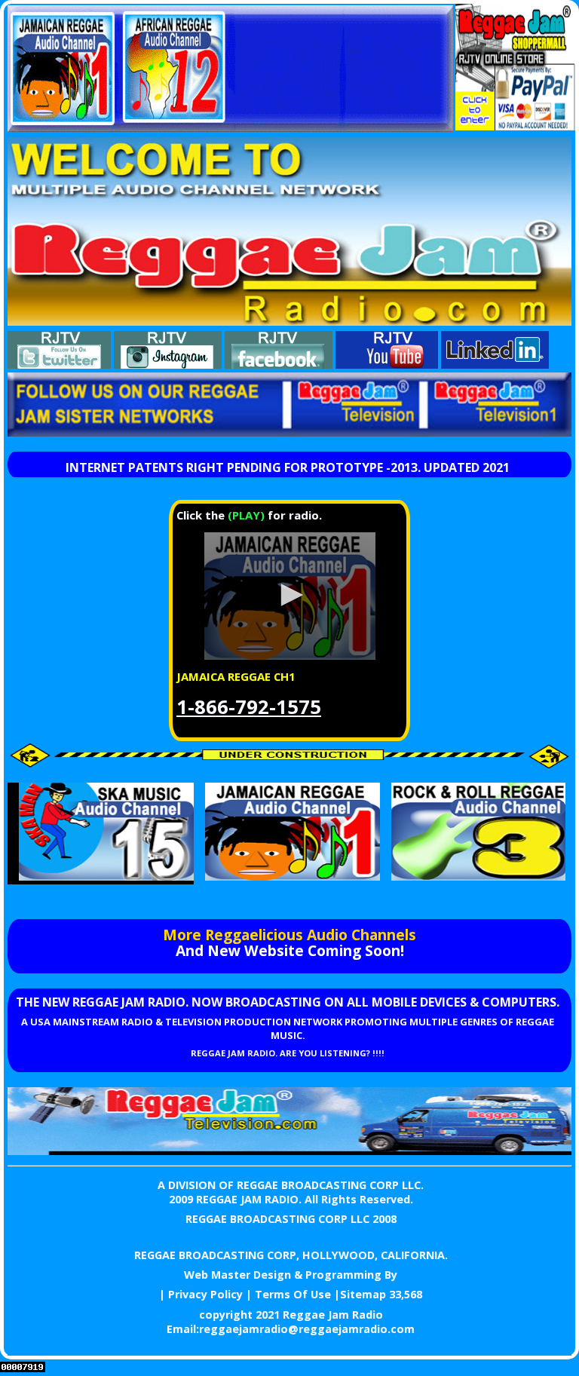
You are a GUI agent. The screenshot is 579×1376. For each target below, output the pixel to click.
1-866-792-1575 (248, 707)
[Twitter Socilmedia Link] (59, 364)
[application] (289, 596)
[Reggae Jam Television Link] (289, 1150)
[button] (289, 594)
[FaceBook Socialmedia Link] (278, 364)
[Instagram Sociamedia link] (168, 364)
